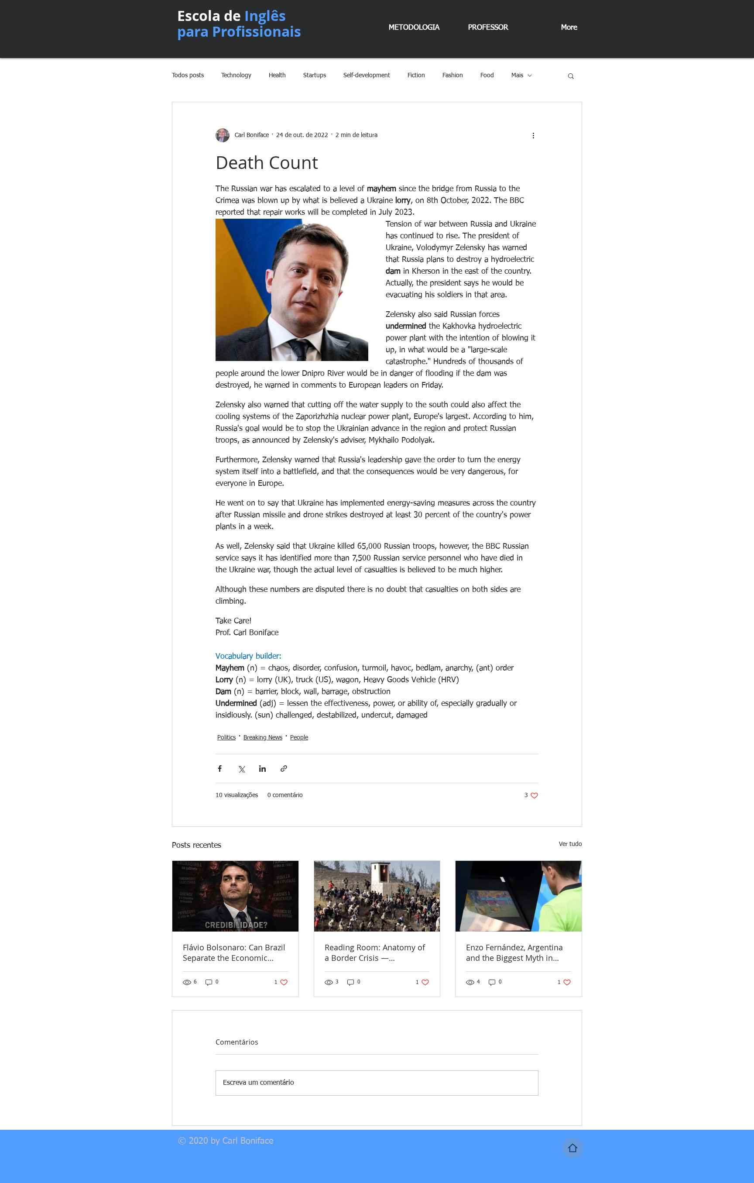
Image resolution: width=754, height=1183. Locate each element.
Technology (236, 75)
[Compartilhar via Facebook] (220, 768)
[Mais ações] (533, 135)
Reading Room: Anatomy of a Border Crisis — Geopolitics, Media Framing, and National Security (376, 952)
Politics (226, 738)
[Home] (572, 1148)
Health (277, 75)
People (299, 738)
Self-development (366, 75)
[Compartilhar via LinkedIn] (262, 768)
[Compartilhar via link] (284, 768)
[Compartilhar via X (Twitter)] (241, 768)
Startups (314, 75)
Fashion (452, 75)
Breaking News (262, 738)
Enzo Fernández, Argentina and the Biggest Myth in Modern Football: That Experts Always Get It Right (514, 952)
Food (487, 75)
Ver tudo (570, 844)
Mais (517, 75)
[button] (571, 75)
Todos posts (188, 75)
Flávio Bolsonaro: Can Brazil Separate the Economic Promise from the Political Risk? (234, 952)
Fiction (416, 75)
